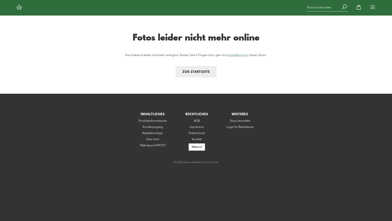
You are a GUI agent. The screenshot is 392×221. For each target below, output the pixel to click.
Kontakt (197, 139)
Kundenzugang (153, 127)
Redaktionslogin (152, 133)
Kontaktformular (238, 55)
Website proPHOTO (153, 145)
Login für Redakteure (240, 127)
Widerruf (197, 147)
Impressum (197, 127)
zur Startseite (196, 72)
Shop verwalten (240, 121)
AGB (197, 121)
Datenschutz (197, 133)
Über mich (152, 139)
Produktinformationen (153, 121)
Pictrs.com (212, 162)
